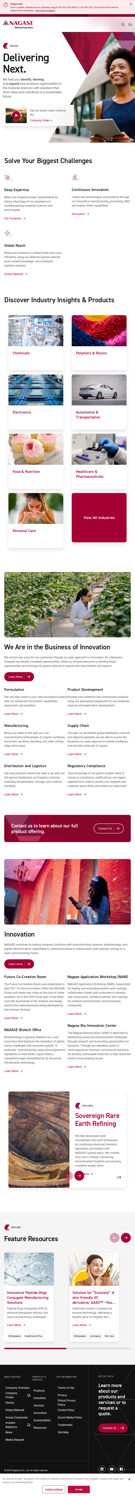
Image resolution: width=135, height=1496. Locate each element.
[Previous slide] (68, 1176)
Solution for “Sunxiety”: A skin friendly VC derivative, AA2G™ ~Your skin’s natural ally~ (93, 1300)
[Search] (123, 24)
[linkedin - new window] (101, 1469)
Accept (79, 1489)
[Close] (129, 1479)
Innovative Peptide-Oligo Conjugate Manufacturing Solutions (27, 1297)
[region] (67, 1485)
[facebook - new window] (121, 1469)
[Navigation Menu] (130, 24)
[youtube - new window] (111, 1469)
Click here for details (45, 10)
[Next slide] (79, 1176)
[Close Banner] (131, 4)
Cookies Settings (54, 1489)
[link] (35, 342)
